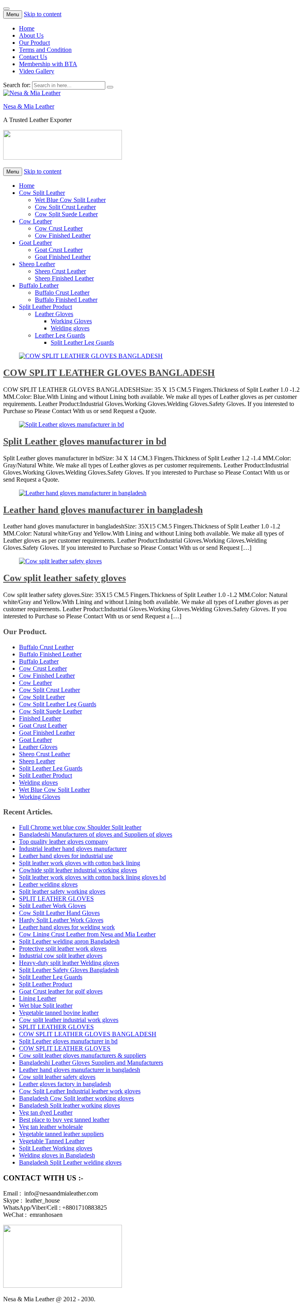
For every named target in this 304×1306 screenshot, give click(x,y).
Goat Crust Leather (59, 249)
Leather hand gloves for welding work (67, 927)
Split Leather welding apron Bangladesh (69, 941)
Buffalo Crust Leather (62, 292)
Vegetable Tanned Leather (51, 1141)
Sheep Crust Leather (60, 271)
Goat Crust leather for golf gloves (61, 991)
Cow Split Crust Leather (65, 207)
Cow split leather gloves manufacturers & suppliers (82, 1055)
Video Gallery (36, 71)
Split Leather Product (45, 306)
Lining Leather (37, 998)
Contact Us (33, 56)
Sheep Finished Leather (64, 278)
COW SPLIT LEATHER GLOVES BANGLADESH (109, 373)
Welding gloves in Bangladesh (57, 1155)
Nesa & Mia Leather (28, 106)
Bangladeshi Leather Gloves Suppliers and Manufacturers (91, 1062)
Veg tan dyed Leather (45, 1112)
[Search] (110, 87)
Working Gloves (71, 321)
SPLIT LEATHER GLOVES (56, 898)
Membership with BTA (48, 64)
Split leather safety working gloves (62, 891)
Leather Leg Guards (60, 335)
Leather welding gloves (48, 884)
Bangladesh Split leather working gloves (69, 1105)
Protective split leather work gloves (62, 948)
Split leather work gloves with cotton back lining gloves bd (92, 877)
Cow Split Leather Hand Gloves (59, 912)
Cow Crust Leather (59, 228)
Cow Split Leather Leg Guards (57, 704)
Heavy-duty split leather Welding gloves (69, 962)
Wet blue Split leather (45, 1005)
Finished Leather (40, 718)
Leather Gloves (54, 314)
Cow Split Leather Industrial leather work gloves (80, 1091)
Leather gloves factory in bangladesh (65, 1084)
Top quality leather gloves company (63, 841)
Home (26, 28)
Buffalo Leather (39, 285)
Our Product (34, 42)
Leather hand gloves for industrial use (66, 855)
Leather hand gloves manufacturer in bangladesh (103, 510)
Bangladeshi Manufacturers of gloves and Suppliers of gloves (95, 834)
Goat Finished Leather (63, 257)
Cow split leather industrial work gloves (68, 1019)
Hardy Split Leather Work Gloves (61, 920)
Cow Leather (35, 221)
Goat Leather (35, 242)
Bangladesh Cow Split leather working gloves (76, 1098)
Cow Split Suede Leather (66, 214)
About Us (31, 35)
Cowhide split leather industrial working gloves (78, 870)
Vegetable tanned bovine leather (59, 1012)
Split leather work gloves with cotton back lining (79, 863)
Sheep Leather (37, 264)
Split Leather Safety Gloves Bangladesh (69, 970)
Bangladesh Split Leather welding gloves (70, 1162)
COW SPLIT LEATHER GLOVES (64, 1048)
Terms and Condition (45, 49)
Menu (12, 14)
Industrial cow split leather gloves (61, 955)
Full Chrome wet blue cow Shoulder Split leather (80, 827)
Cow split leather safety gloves (64, 578)
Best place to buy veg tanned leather (64, 1119)
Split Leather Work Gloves (52, 905)
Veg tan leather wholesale (51, 1126)
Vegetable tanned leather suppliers (61, 1134)
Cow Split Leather (42, 192)
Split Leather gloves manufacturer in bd (84, 441)
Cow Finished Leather (63, 235)
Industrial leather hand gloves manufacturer (73, 848)
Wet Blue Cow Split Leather (70, 199)
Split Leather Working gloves (55, 1148)
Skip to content (42, 14)
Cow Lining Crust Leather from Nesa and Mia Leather (87, 934)
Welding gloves (70, 328)
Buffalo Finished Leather (66, 299)
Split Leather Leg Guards (82, 342)
